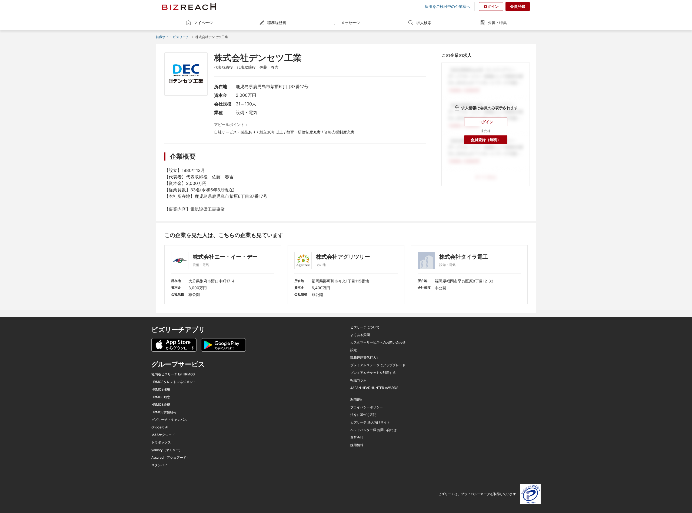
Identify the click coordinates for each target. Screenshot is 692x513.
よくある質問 (360, 335)
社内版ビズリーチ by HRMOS (173, 374)
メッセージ (350, 22)
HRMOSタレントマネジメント (173, 382)
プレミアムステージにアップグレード (377, 365)
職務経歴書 (276, 22)
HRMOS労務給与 (164, 412)
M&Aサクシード (163, 435)
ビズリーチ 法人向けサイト (370, 422)
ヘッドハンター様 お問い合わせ (373, 430)
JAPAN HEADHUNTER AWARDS (374, 387)
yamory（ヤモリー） (166, 450)
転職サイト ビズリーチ (172, 37)
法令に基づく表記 (363, 415)
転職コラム (358, 380)
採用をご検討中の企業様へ (447, 6)
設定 (353, 350)
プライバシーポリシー (366, 407)
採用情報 (356, 445)
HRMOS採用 (160, 389)
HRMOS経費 (160, 404)
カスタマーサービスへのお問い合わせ (377, 342)
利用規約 (356, 399)
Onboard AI (159, 427)
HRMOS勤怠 (160, 397)
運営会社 (356, 437)
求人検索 (423, 22)
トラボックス (161, 442)
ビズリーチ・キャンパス (169, 419)
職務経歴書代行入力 (365, 357)
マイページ (203, 22)
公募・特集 (497, 22)
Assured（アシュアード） (170, 457)
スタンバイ (159, 465)
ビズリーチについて (365, 327)
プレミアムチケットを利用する (373, 372)
